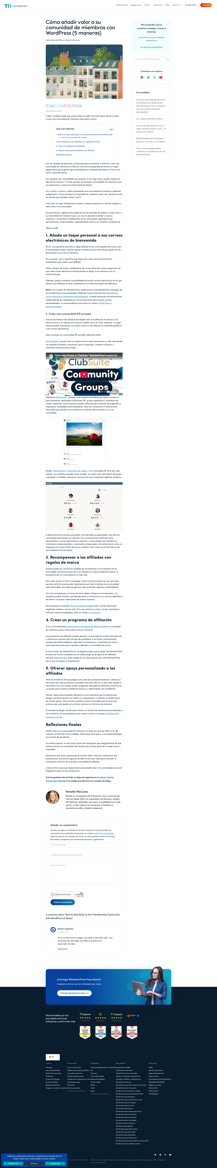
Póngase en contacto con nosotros (56, 1088)
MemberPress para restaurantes (126, 1088)
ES (52, 1057)
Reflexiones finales (64, 155)
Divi (92, 1070)
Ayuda (151, 1067)
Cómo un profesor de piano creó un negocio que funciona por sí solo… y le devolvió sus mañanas (151, 129)
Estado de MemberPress (156, 1073)
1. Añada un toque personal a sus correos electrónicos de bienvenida (84, 135)
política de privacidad (103, 833)
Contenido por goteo (73, 1082)
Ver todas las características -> (76, 1091)
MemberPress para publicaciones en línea (129, 1100)
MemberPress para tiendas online (126, 1138)
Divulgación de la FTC (148, 1160)
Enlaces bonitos (153, 1091)
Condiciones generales (129, 1160)
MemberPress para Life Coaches (126, 1102)
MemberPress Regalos (98, 1079)
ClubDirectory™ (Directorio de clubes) (70, 471)
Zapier (93, 1091)
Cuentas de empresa (73, 1088)
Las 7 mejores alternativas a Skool (149, 119)
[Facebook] (160, 1155)
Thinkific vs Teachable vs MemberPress (128, 1076)
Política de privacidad (99, 1160)
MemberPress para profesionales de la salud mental (132, 1141)
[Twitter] (155, 1155)
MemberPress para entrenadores (126, 1114)
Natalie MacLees (73, 40)
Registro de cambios (155, 1085)
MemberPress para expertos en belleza (128, 1091)
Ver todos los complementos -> (100, 1094)
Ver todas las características (151, 47)
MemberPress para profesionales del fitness (129, 1094)
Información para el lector (54, 111)
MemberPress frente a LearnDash (126, 1073)
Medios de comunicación (53, 1073)
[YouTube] (170, 1155)
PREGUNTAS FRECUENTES (157, 1082)
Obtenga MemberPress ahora (73, 993)
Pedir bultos (71, 1085)
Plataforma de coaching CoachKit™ (78, 1070)
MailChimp (105, 303)
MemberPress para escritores (125, 1105)
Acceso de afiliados (52, 1082)
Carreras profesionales (53, 1070)
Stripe (92, 1088)
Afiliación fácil (60, 658)
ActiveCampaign (53, 307)
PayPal (93, 1085)
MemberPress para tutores (124, 1108)
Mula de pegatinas (79, 606)
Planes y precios (154, 1076)
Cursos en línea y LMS (74, 1067)
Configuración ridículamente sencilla (78, 1079)
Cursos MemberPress (97, 1076)
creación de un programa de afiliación (84, 627)
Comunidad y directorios (75, 1073)
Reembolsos (114, 1160)
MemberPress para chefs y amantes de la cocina (131, 1085)
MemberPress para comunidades (126, 1120)
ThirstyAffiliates (153, 1094)
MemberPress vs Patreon (123, 1082)
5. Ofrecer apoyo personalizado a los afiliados (75, 150)
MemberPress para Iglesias (124, 1126)
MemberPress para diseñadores (126, 1135)
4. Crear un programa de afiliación (70, 146)
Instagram (51, 781)
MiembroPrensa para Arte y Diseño (127, 1129)
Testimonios (49, 1076)
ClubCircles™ (61, 398)
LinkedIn (61, 781)
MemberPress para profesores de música (129, 1111)
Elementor (94, 1073)
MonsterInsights (96, 1082)
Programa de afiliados (53, 1079)
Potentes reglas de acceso (75, 1076)
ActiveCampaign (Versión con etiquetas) (103, 1067)
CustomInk (95, 613)
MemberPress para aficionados (125, 1132)
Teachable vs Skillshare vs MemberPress (128, 1079)
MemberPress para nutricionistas (126, 1117)
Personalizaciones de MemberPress (160, 1079)
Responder (63, 949)
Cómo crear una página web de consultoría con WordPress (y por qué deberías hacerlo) (150, 152)
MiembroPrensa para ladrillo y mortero (128, 1144)
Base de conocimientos (156, 1070)
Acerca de (49, 1067)
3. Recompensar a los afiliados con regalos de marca (78, 142)
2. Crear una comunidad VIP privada (73, 138)
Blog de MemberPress (53, 1085)
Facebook (101, 778)
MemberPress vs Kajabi (123, 1067)
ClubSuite (54, 342)
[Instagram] (165, 1155)
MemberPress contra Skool (124, 1070)
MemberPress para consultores (125, 1123)
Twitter (110, 778)
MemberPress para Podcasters (125, 1097)
